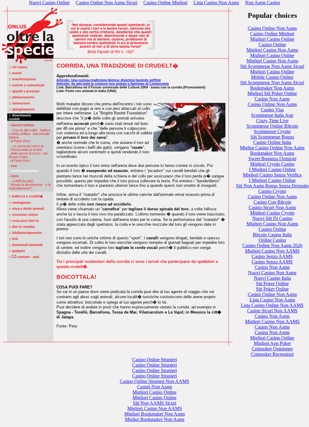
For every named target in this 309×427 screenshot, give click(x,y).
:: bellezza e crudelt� (26, 196)
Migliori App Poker (272, 343)
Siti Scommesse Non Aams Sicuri (272, 66)
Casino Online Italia (272, 142)
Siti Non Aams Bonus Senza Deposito (272, 185)
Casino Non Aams (272, 98)
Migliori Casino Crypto (272, 212)
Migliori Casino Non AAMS (272, 250)
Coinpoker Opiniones (272, 348)
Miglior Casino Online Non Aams (272, 147)
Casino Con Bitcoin (272, 202)
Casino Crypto (272, 191)
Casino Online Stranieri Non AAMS (154, 381)
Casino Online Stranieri (154, 359)
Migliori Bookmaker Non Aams (154, 413)
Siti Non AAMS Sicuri (154, 403)
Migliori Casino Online (272, 39)
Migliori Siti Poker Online (272, 93)
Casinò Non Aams (154, 386)
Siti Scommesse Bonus (272, 136)
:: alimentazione (21, 97)
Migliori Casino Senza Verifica (272, 174)
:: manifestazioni (22, 79)
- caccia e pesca (21, 125)
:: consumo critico (23, 214)
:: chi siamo (18, 67)
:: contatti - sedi (24, 257)
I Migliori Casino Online (272, 169)
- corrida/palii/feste (23, 171)
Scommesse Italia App (272, 115)
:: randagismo (20, 202)
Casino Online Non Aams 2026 (272, 245)
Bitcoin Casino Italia (272, 234)
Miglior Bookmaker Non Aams (154, 419)
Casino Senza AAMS (272, 256)
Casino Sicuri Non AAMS (272, 310)
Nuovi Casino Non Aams (272, 272)
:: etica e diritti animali (26, 208)
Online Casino (272, 240)
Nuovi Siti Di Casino (272, 218)
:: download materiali (26, 245)
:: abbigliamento (22, 109)
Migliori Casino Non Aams (272, 50)
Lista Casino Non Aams (272, 299)
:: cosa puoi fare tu (24, 220)
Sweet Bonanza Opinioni (272, 158)
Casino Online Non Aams (272, 28)
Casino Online (272, 44)
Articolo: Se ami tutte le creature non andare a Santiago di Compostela (112, 83)
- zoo (13, 165)
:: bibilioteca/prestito (25, 232)
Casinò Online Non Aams (272, 294)
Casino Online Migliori (272, 33)
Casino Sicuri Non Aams (272, 207)
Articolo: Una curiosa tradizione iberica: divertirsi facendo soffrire (108, 80)
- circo (14, 176)
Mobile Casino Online (272, 77)
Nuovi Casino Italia (272, 278)
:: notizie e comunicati (26, 85)
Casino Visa (272, 109)
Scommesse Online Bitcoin (272, 126)
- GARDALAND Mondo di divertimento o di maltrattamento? (29, 184)
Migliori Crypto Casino (272, 164)
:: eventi (15, 73)
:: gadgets (17, 251)
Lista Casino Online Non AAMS (272, 305)
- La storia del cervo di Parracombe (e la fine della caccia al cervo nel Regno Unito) (28, 153)
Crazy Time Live (272, 120)
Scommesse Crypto (272, 131)
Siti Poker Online (272, 283)
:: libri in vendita (22, 226)
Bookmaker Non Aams (272, 88)
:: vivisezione (19, 103)
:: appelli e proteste (24, 91)
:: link (13, 239)
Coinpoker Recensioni (272, 354)
